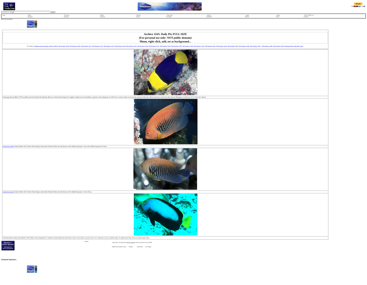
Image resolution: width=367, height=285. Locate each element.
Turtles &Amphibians (209, 16)
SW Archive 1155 (131, 46)
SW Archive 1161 (199, 46)
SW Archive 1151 (86, 46)
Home (3, 15)
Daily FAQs (115, 242)
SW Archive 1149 (63, 46)
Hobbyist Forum (122, 246)
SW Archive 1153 (109, 46)
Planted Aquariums (102, 16)
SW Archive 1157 (154, 46)
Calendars (131, 246)
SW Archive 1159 (176, 46)
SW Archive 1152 (97, 46)
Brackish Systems (138, 16)
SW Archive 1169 (278, 46)
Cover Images (148, 246)
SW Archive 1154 (120, 46)
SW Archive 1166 (244, 46)
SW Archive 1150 (75, 46)
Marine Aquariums (30, 16)
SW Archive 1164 (221, 46)
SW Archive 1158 (165, 46)
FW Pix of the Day (140, 242)
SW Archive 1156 (142, 46)
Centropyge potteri (8, 146)
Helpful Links (115, 246)
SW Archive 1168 (267, 46)
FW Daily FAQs (122, 242)
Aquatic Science (278, 16)
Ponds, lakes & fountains (169, 16)
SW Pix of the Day (131, 242)
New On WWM (148, 242)
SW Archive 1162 (210, 46)
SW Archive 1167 (255, 46)
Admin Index (140, 246)
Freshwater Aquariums (66, 16)
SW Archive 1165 (233, 46)
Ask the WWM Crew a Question (309, 16)
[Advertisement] (338, 43)
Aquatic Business (247, 16)
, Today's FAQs (53, 46)
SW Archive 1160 (187, 46)
